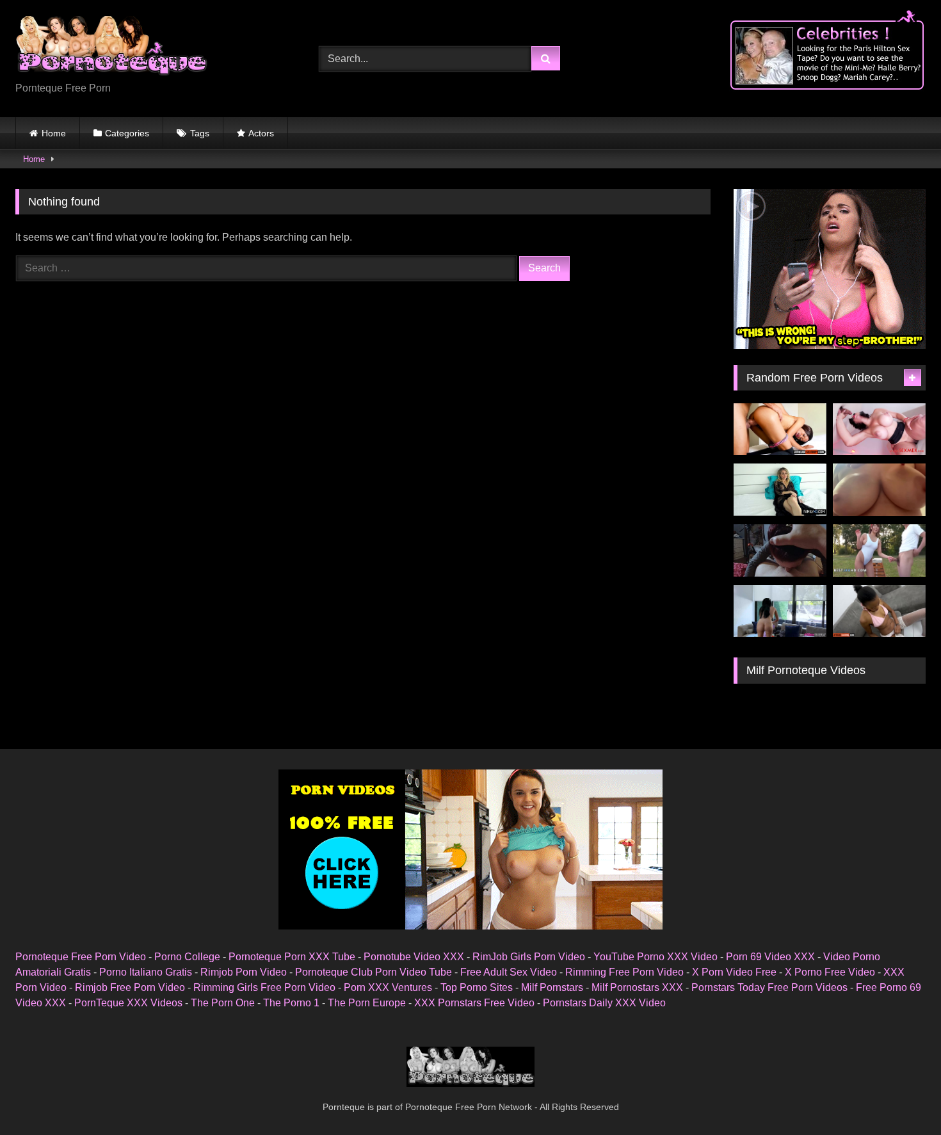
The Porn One (223, 1002)
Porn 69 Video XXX (770, 956)
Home (54, 133)
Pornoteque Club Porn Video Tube (373, 972)
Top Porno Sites (476, 987)
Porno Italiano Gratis (145, 972)
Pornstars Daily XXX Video (604, 1002)
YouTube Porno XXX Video (655, 956)
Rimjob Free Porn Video (130, 987)
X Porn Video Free (734, 972)
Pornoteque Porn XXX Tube (292, 956)
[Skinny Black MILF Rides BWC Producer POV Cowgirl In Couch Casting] (879, 611)
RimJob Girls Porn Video (528, 956)
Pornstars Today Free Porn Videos (769, 987)
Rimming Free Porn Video (624, 972)
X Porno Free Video (830, 972)
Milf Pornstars (552, 987)
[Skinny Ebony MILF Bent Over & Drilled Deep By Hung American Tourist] (780, 429)
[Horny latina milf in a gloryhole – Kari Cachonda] (879, 429)
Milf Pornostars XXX (637, 987)
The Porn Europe (367, 1002)
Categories (127, 133)
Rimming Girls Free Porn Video (264, 987)
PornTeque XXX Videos (128, 1002)
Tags (199, 133)
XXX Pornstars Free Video (474, 1002)
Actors (261, 133)
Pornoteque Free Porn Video (80, 956)
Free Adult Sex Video (508, 972)
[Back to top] (901, 1096)
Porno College (187, 956)
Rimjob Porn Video (243, 972)
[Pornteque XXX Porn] (111, 48)
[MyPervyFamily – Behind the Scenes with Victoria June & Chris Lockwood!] (780, 611)
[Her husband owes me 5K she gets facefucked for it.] (780, 550)
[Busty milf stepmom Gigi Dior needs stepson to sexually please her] (780, 489)
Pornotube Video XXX (414, 956)
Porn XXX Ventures (388, 987)
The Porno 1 (291, 1002)
